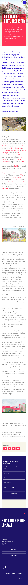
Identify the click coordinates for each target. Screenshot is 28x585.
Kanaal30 (17, 179)
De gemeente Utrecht (8, 173)
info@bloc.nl (14, 555)
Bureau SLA (18, 148)
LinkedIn (3, 568)
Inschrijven (14, 493)
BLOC (16, 166)
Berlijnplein (5, 188)
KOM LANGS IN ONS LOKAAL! (13, 523)
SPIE (18, 153)
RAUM (22, 175)
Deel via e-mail (18, 448)
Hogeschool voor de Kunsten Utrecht (13, 182)
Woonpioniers (15, 150)
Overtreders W (6, 150)
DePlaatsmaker (16, 177)
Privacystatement (5, 578)
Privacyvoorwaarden (17, 487)
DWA (19, 155)
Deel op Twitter (13, 448)
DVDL (16, 164)
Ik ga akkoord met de (13, 487)
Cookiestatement (12, 578)
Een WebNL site (19, 578)
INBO (13, 148)
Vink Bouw (5, 146)
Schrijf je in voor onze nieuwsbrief (14, 574)
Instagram (7, 568)
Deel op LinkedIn (5, 448)
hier (21, 425)
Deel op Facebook (9, 448)
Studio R (20, 146)
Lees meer (5, 42)
